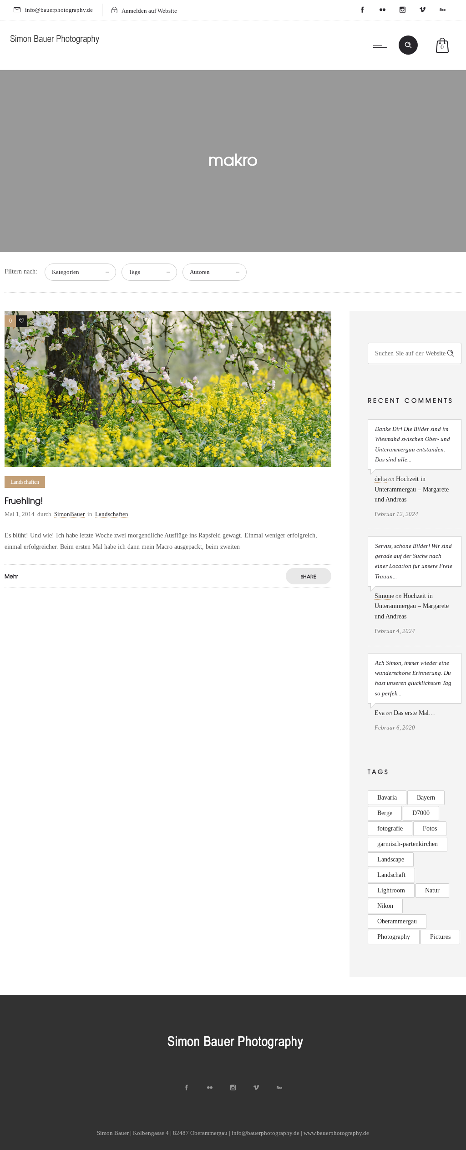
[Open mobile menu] (382, 45)
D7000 (421, 813)
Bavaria (387, 797)
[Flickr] (382, 10)
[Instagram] (402, 10)
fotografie (390, 828)
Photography (393, 936)
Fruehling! (24, 500)
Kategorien (65, 272)
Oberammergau (397, 921)
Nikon (385, 905)
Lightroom (391, 890)
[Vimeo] (422, 10)
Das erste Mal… (414, 712)
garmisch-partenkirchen (407, 844)
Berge (384, 813)
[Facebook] (362, 10)
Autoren (200, 272)
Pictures (440, 936)
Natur (432, 890)
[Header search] (408, 45)
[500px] (442, 10)
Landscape (390, 859)
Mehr (11, 576)
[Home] (54, 45)
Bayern (426, 797)
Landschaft (391, 874)
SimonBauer (69, 514)
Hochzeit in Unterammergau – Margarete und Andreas (412, 489)
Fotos (430, 828)
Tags (134, 272)
